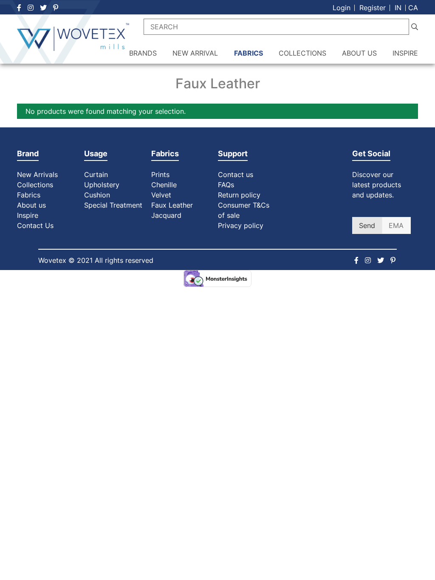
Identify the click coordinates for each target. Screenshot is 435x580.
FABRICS (248, 53)
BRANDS (143, 53)
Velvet (161, 195)
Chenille (164, 184)
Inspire (27, 215)
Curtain (96, 174)
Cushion (97, 195)
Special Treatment (113, 205)
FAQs (226, 184)
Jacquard (166, 215)
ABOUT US (359, 53)
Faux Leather (173, 205)
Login (341, 7)
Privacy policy (240, 225)
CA (413, 7)
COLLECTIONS (302, 53)
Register (372, 7)
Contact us (235, 174)
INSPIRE (405, 53)
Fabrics (28, 195)
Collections (35, 184)
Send (367, 225)
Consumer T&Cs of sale (243, 210)
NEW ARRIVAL (195, 53)
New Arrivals (37, 174)
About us (31, 205)
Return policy (239, 195)
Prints (160, 174)
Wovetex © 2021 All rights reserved (95, 260)
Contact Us (35, 225)
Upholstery (101, 184)
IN (398, 7)
